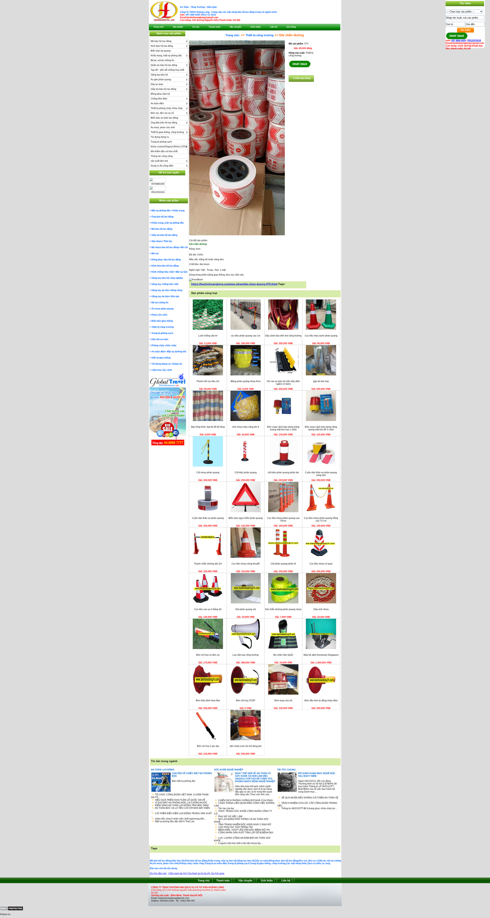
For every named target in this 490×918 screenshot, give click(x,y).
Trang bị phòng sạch (161, 141)
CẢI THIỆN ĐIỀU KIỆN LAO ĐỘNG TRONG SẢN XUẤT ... (181, 814)
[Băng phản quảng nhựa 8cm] (245, 374)
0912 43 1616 (208, 14)
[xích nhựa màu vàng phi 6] (245, 420)
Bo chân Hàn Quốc (283, 655)
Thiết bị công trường (162, 327)
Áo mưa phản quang (162, 308)
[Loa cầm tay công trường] (245, 648)
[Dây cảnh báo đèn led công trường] (283, 329)
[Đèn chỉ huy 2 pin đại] (208, 739)
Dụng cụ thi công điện (162, 165)
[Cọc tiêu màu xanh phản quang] (321, 329)
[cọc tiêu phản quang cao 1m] (245, 329)
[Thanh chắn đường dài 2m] (208, 557)
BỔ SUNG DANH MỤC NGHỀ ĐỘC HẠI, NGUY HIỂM (316, 774)
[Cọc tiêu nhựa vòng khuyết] (245, 557)
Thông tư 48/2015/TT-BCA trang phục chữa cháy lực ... (309, 808)
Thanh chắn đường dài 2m (208, 563)
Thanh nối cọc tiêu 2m (207, 381)
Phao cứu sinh (159, 314)
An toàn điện (157, 103)
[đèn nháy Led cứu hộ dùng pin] (245, 739)
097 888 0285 (193, 14)
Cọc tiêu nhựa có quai (321, 563)
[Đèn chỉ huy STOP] (245, 693)
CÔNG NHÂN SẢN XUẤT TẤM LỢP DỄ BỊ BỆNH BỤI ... (243, 834)
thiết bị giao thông (161, 357)
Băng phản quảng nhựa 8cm (246, 381)
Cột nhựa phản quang (207, 472)
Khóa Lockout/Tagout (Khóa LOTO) (169, 146)
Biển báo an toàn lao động (164, 117)
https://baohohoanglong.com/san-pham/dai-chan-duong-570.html (234, 283)
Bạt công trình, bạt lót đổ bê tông (208, 427)
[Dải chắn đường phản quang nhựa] (283, 602)
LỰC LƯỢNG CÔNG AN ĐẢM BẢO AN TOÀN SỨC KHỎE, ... (242, 839)
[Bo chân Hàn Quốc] (283, 648)
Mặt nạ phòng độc (161, 210)
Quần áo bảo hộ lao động (164, 65)
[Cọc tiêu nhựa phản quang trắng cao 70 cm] (321, 511)
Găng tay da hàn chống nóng (166, 290)
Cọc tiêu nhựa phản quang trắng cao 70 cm (321, 519)
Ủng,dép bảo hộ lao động (164, 122)
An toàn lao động (162, 769)
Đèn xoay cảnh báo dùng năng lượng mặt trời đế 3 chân (321, 428)
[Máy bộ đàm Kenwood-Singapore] (321, 648)
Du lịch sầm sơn (158, 873)
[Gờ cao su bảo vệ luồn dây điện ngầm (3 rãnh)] (283, 374)
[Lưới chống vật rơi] (208, 329)
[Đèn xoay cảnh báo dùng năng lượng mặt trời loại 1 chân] (283, 420)
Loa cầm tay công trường (246, 655)
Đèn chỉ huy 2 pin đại (208, 746)
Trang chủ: (232, 35)
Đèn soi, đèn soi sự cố (162, 113)
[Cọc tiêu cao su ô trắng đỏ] (208, 602)
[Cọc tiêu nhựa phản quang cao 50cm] (283, 511)
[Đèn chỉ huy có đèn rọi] (208, 648)
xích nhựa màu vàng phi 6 (245, 427)
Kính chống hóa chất (162, 272)
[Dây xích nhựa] (321, 602)
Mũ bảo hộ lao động (161, 41)
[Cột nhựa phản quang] (208, 465)
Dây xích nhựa (321, 609)
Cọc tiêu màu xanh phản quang (321, 335)
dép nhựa (156, 241)
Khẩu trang (178, 210)
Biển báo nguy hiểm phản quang (246, 518)
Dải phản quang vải (245, 609)
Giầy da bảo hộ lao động (163, 89)
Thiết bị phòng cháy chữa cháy (167, 108)
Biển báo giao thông (162, 321)
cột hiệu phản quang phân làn (283, 472)
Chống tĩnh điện (159, 98)
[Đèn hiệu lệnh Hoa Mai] (208, 693)
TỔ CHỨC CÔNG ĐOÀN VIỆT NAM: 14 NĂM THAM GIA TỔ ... (179, 796)
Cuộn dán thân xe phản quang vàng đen (321, 474)
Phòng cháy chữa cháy (163, 345)
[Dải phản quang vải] (245, 602)
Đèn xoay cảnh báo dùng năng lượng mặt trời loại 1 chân (283, 428)
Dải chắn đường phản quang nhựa (283, 609)
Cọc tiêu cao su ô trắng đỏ (207, 609)
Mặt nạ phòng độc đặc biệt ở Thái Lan (174, 821)
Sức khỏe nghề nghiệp (228, 769)
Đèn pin (175, 296)
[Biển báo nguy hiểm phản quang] (245, 511)
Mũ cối (184, 247)
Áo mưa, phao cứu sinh (163, 127)
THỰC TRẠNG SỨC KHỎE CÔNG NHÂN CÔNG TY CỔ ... (243, 812)
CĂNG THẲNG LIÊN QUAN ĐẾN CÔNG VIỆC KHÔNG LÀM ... (244, 804)
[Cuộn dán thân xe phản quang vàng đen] (321, 465)
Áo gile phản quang (161, 79)
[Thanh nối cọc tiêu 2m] (208, 374)
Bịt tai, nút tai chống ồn (162, 60)
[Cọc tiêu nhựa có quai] (321, 557)
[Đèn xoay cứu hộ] (283, 693)
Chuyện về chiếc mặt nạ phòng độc (192, 774)
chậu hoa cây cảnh (161, 370)
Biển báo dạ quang (161, 50)
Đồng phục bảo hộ (160, 94)
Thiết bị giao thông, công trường (167, 132)
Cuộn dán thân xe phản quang (208, 518)
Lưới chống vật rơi (207, 335)
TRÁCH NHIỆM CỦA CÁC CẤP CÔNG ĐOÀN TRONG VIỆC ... (307, 804)
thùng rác (177, 364)
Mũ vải (154, 253)
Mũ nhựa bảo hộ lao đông (165, 247)
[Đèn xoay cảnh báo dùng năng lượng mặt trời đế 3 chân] (321, 420)
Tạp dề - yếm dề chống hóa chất (167, 70)
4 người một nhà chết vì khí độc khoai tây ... (240, 843)
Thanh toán (223, 880)
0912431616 (474, 40)
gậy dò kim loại (321, 381)
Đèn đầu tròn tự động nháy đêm (321, 700)
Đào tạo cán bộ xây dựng (163, 868)
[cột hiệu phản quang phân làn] (283, 465)
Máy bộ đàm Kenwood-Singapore (321, 655)
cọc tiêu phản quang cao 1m (245, 335)
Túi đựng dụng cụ (160, 137)
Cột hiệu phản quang (246, 472)
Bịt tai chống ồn (159, 302)
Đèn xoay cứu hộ (283, 700)
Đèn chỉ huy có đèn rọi (208, 655)
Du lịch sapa (217, 873)
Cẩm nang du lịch (177, 873)
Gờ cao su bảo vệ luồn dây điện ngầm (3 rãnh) (283, 382)
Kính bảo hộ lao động (162, 46)
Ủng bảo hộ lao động (162, 216)
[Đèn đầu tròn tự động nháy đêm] (321, 693)
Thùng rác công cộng (162, 156)
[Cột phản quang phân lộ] (283, 557)
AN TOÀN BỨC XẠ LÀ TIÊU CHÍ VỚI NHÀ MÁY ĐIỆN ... (180, 809)
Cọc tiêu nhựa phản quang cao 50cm (283, 519)
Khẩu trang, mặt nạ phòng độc (166, 55)
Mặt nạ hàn (181, 272)
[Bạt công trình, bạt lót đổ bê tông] (208, 420)
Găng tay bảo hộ (159, 74)
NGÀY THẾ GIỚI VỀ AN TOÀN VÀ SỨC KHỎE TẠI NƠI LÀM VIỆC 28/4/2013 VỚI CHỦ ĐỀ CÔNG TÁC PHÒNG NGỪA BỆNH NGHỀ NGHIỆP (255, 777)
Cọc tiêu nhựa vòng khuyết (246, 563)
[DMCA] (11, 910)
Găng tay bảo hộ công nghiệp (167, 278)
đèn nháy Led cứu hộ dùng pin (246, 746)
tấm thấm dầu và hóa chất (164, 151)
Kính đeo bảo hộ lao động (165, 265)
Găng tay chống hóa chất (164, 284)
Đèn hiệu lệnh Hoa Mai (208, 700)
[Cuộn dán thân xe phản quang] (208, 511)
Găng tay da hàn (160, 296)
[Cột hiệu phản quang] (245, 465)
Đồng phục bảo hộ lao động (166, 259)
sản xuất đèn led (159, 161)
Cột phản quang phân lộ (283, 563)
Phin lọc (168, 241)
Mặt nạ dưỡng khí (176, 351)
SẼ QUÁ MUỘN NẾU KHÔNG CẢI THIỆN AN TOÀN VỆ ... (307, 799)
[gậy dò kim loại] (321, 374)
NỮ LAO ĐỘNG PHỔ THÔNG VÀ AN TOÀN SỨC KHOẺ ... (241, 820)
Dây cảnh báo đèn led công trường (283, 335)
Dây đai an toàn (159, 339)
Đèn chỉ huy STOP (245, 700)
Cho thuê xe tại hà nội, (199, 873)
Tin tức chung (286, 769)
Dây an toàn (157, 84)
